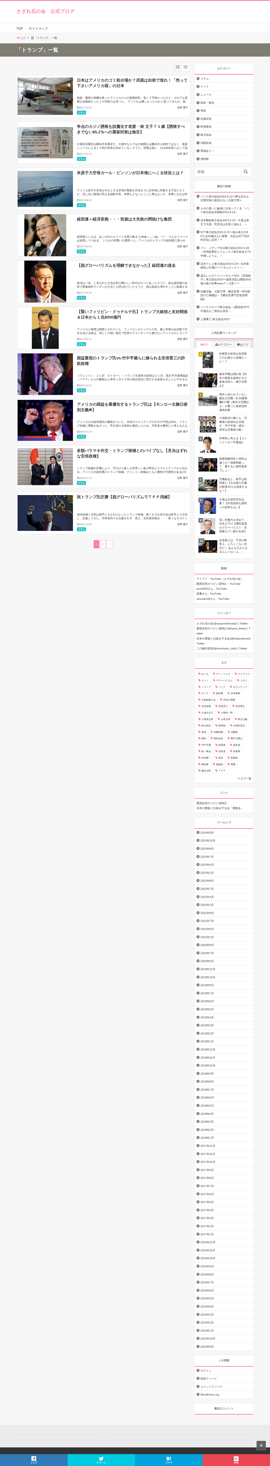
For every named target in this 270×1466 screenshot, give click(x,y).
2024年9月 (207, 832)
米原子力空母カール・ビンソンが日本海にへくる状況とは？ (130, 173)
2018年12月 (207, 1049)
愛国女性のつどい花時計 (211, 803)
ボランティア (240, 687)
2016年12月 (207, 1242)
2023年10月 (207, 840)
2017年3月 (207, 1218)
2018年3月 (207, 1121)
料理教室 (205, 126)
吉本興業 (235, 693)
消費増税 (218, 732)
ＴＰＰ (222, 770)
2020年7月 (207, 953)
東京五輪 (242, 719)
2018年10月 (207, 1065)
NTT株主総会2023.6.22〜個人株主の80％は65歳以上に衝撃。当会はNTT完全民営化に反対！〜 (224, 236)
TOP (19, 28)
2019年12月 (207, 969)
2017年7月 (207, 1186)
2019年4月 (207, 1017)
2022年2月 (207, 904)
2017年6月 (207, 1194)
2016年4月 (207, 1306)
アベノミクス (223, 674)
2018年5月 (207, 1105)
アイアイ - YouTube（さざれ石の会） (219, 578)
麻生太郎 (206, 770)
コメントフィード (211, 1386)
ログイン (205, 1370)
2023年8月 (207, 848)
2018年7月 (207, 1089)
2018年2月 (207, 1129)
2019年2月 (207, 1033)
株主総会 (205, 134)
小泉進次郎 (207, 719)
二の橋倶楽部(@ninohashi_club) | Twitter (221, 648)
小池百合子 (207, 712)
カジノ (205, 680)
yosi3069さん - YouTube (211, 588)
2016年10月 (207, 1258)
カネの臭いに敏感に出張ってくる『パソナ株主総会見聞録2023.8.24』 (225, 210)
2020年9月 (207, 945)
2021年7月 (207, 920)
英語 (220, 757)
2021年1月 (207, 937)
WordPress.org (209, 1394)
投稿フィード (208, 1378)
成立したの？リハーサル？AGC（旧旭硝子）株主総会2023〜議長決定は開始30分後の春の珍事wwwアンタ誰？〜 (225, 279)
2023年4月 (207, 864)
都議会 (219, 764)
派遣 (203, 732)
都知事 (205, 764)
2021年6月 (207, 929)
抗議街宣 (205, 118)
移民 (203, 738)
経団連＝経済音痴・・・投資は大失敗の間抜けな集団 (124, 219)
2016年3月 (207, 1314)
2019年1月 (207, 1041)
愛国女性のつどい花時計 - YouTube (218, 583)
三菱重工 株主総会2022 (215, 319)
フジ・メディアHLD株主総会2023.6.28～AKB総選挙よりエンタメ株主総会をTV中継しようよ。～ (225, 251)
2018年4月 (207, 1113)
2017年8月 (207, 1177)
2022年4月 (207, 897)
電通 (233, 764)
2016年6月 (207, 1290)
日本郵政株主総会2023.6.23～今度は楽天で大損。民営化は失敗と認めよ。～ (224, 222)
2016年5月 (207, 1298)
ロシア (205, 693)
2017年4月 (207, 1210)
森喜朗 (222, 725)
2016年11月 (207, 1250)
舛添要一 (206, 757)
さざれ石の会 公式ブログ (45, 11)
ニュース (205, 94)
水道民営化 (239, 725)
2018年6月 (207, 1097)
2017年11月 (207, 1154)
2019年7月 (207, 993)
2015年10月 (207, 1338)
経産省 (236, 745)
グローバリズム (224, 680)
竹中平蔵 (206, 745)
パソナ (222, 687)
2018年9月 (207, 1073)
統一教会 (206, 751)
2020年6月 (207, 961)
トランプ (206, 687)
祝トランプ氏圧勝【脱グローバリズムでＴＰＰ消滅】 (124, 497)
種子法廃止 (237, 738)
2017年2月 (207, 1226)
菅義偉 (234, 757)
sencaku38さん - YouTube (212, 598)
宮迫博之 (240, 706)
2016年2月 (207, 1322)
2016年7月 (207, 1282)
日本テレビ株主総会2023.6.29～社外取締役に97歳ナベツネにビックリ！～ (224, 265)
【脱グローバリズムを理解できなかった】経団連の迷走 (126, 265)
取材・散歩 (207, 102)
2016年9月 (207, 1266)
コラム (81, 112)
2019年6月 (207, 1001)
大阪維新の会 (208, 699)
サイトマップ (38, 28)
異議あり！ (207, 150)
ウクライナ (244, 674)
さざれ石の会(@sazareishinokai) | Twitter (222, 623)
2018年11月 (207, 1057)
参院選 (219, 693)
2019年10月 (207, 977)
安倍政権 (206, 706)
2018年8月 (207, 1081)
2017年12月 (207, 1145)
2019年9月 (207, 985)
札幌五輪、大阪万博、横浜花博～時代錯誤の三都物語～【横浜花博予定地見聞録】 (225, 295)
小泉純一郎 (227, 712)
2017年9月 (207, 1170)
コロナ (243, 680)
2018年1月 (207, 1137)
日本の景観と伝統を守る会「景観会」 (220, 808)
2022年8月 (207, 880)
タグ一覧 (245, 778)
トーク (204, 86)
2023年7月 (207, 856)
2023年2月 (207, 872)
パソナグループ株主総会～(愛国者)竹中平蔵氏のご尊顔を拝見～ (224, 309)
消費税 (234, 732)
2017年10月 (207, 1161)
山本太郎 (225, 719)
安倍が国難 (229, 699)
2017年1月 (207, 1234)
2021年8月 (207, 913)
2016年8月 (207, 1274)
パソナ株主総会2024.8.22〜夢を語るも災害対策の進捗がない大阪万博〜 (224, 198)
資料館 (204, 158)
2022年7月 (207, 888)
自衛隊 (236, 751)
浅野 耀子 (182, 107)
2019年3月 (207, 1025)
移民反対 (218, 738)
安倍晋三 (223, 706)
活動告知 (205, 142)
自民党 (222, 751)
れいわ (205, 674)
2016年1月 (207, 1330)
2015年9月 (207, 1346)
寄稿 (203, 110)
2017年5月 (207, 1202)
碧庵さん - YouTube (208, 593)
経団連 (222, 745)
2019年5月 (207, 1009)
